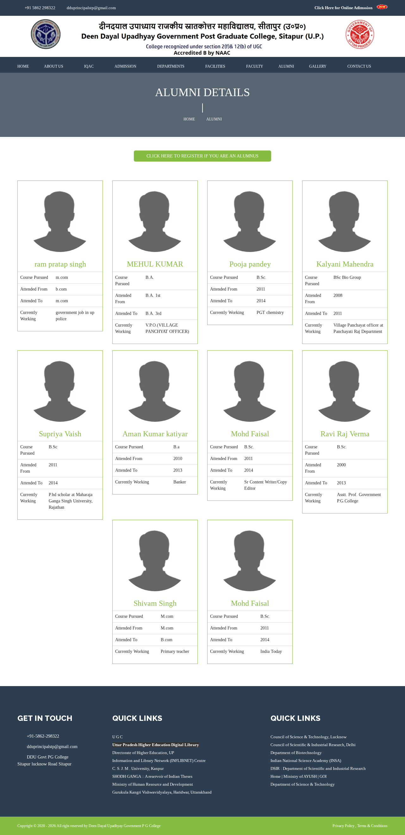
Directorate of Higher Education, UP (143, 752)
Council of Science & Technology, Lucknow (308, 736)
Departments (171, 66)
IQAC (89, 66)
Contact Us (359, 66)
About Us (54, 66)
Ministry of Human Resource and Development (152, 784)
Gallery (318, 66)
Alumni (286, 66)
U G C (117, 736)
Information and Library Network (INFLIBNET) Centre (159, 760)
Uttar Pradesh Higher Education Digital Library (155, 744)
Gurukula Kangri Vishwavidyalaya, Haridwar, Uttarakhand (162, 792)
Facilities (215, 66)
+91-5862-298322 (43, 736)
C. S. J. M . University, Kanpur (138, 768)
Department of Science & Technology (303, 784)
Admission (126, 66)
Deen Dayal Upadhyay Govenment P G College (124, 826)
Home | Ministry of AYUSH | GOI (299, 776)
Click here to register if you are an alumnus (202, 156)
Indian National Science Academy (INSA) (306, 760)
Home (23, 66)
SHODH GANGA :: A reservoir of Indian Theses (152, 776)
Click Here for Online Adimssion (346, 7)
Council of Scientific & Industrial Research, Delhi (313, 744)
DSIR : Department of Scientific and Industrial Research (318, 768)
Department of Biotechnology (296, 752)
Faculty (254, 66)
